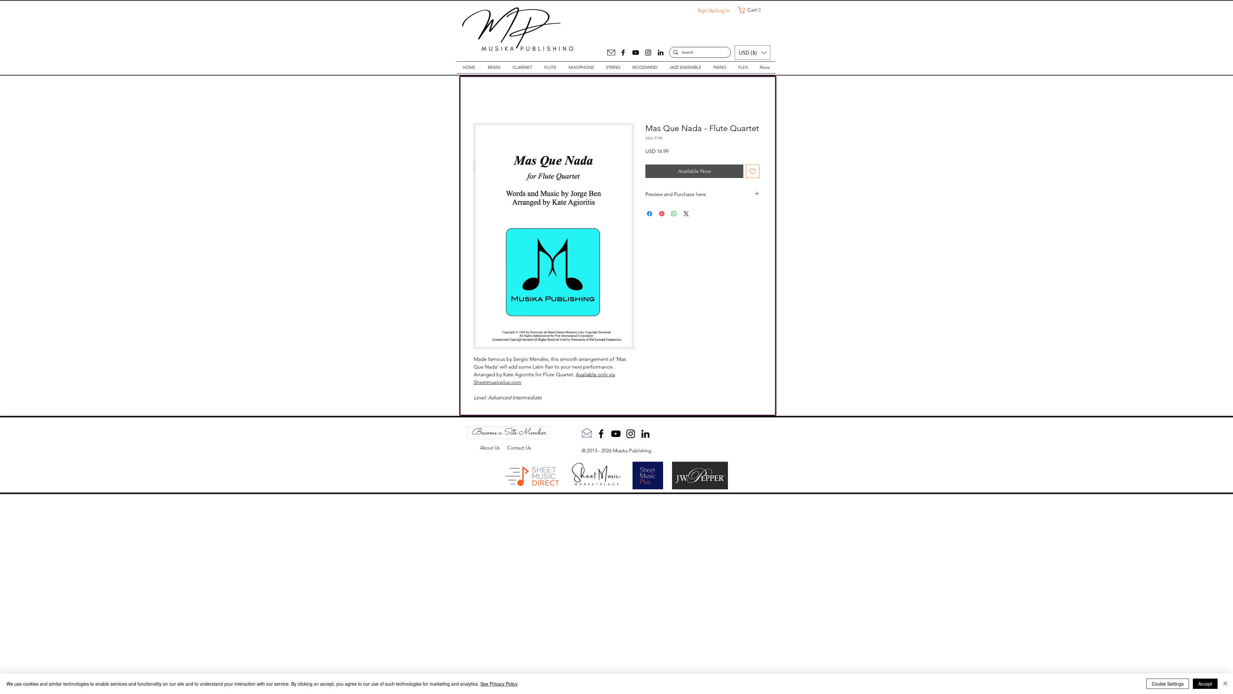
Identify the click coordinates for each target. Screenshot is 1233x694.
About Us (493, 448)
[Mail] (611, 52)
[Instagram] (648, 53)
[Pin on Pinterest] (662, 214)
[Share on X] (686, 214)
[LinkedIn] (661, 53)
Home (481, 101)
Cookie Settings (1168, 684)
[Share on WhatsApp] (674, 214)
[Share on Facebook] (649, 214)
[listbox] (752, 52)
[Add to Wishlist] (752, 172)
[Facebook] (623, 53)
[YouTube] (636, 53)
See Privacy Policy (499, 684)
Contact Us (519, 448)
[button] (751, 9)
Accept (1205, 684)
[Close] (1225, 684)
